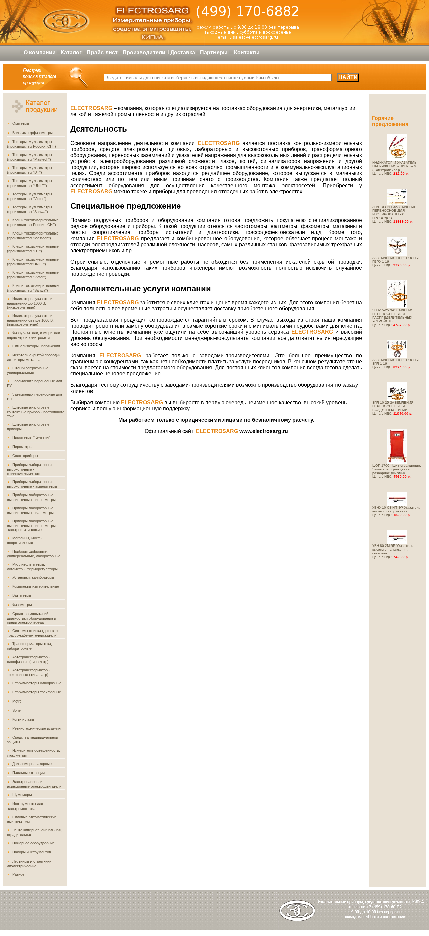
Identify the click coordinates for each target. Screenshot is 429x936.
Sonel (16, 710)
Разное (18, 874)
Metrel (17, 701)
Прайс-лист (102, 52)
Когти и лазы (23, 719)
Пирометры (22, 447)
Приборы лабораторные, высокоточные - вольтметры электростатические (31, 525)
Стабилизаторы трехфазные (36, 692)
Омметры (20, 123)
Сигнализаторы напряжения (36, 346)
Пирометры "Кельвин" (31, 437)
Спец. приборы (25, 456)
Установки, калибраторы (33, 577)
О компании (40, 52)
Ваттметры (21, 595)
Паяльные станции (28, 773)
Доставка (182, 52)
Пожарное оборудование (33, 843)
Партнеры (214, 52)
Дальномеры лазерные (32, 764)
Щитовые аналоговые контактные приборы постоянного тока (35, 411)
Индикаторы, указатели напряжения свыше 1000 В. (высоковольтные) (30, 320)
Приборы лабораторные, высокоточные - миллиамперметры (30, 469)
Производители (144, 52)
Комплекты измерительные (35, 586)
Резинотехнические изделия (36, 728)
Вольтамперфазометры (32, 133)
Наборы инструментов (31, 852)
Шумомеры (22, 795)
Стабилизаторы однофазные (36, 683)
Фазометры (22, 605)
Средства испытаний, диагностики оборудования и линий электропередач (31, 618)
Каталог (71, 52)
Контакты (247, 52)
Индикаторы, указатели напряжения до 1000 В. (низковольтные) (29, 303)
